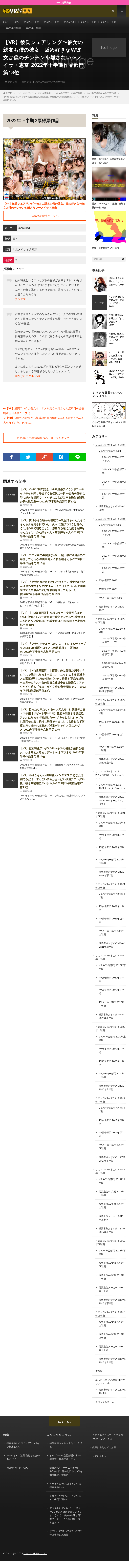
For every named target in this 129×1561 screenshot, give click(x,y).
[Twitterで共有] (28, 457)
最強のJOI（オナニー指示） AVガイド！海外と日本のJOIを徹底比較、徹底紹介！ (66, 1471)
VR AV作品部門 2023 (110, 524)
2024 (6, 21)
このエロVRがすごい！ (35, 1553)
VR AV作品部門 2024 (110, 450)
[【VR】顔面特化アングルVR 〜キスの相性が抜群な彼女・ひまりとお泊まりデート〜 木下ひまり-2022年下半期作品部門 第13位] (10, 753)
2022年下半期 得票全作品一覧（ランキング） (44, 437)
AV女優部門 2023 (108, 580)
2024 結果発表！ (64, 2)
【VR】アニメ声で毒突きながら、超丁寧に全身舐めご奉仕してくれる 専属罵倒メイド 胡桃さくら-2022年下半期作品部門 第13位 (52, 559)
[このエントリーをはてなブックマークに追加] (61, 457)
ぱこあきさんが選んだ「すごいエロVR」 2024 (116, 374)
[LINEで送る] (77, 457)
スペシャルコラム (104, 1401)
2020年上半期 (33, 28)
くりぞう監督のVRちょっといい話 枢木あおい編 (109, 424)
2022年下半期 (31, 21)
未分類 (98, 1371)
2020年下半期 (13, 28)
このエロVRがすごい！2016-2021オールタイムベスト (109, 775)
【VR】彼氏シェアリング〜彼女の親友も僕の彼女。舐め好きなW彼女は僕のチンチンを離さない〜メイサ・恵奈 (44, 205)
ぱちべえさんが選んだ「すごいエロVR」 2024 (116, 281)
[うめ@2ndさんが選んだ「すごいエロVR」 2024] (99, 339)
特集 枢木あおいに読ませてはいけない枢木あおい (108, 160)
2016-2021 (70, 21)
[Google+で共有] (44, 457)
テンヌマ (20, 299)
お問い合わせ (99, 1456)
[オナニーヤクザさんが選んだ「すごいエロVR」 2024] (99, 358)
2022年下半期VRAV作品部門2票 (50, 82)
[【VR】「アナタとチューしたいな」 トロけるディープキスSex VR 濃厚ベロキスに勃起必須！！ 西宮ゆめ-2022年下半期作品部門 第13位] (10, 649)
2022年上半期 (51, 21)
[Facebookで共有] (11, 457)
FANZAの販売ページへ (44, 215)
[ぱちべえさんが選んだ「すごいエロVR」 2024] (99, 284)
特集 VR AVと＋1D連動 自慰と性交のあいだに (108, 205)
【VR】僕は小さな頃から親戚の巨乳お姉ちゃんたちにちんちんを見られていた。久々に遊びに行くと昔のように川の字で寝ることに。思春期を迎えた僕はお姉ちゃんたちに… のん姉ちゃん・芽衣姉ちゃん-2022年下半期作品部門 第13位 (52, 528)
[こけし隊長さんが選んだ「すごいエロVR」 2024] (99, 321)
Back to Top (64, 1422)
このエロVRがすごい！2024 (110, 444)
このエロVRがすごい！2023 (110, 518)
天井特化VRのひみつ (18, 1467)
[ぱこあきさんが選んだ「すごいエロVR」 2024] (99, 376)
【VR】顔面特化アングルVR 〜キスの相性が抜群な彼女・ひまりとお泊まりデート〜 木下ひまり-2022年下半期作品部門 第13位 (52, 752)
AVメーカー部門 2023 (110, 597)
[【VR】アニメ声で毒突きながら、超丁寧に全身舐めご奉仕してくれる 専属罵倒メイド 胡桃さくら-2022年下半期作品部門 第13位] (10, 560)
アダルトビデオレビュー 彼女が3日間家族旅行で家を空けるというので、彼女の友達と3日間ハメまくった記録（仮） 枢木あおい (65, 1515)
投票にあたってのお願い (105, 1447)
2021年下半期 (88, 21)
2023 (16, 21)
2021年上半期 (108, 21)
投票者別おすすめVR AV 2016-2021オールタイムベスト (111, 800)
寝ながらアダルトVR (27, 376)
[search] (123, 259)
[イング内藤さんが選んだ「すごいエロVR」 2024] (99, 302)
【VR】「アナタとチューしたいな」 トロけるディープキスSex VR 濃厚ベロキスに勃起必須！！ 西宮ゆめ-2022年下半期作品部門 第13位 (53, 647)
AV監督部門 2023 (108, 589)
